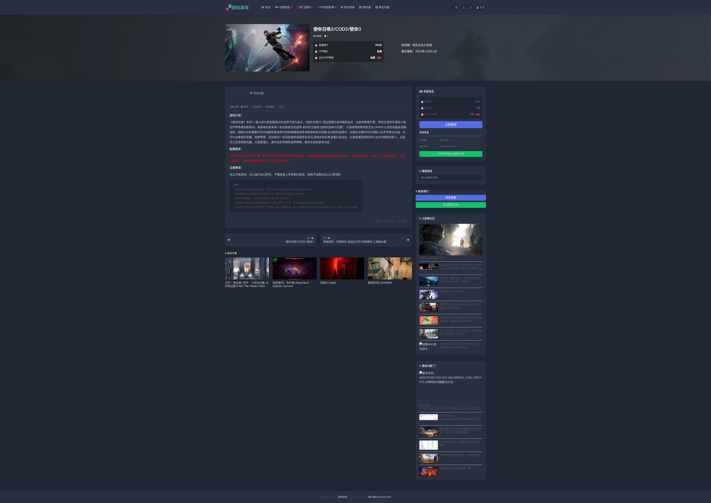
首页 (267, 7)
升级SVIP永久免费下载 (451, 154)
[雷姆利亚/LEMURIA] (390, 269)
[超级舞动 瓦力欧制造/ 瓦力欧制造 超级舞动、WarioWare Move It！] (428, 320)
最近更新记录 (451, 205)
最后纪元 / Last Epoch (452, 291)
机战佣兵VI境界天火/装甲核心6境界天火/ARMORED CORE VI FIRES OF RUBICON (461, 268)
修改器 (367, 7)
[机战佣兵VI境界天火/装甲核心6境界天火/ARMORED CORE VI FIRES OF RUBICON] (428, 267)
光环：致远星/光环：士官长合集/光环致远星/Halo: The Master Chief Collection (247, 286)
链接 (403, 221)
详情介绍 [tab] (238, 93)
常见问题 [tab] (258, 93)
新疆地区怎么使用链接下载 (455, 468)
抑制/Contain (328, 282)
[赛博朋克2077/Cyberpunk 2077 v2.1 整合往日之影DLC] (428, 308)
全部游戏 (257, 107)
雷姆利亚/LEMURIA (380, 282)
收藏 (378, 221)
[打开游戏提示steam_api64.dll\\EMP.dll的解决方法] (428, 417)
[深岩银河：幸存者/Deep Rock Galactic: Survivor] (294, 269)
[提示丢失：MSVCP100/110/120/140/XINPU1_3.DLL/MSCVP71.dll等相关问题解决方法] (450, 377)
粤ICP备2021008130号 (379, 497)
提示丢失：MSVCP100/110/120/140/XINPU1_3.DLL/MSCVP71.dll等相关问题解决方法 (450, 408)
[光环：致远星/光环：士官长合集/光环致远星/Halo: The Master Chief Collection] (247, 269)
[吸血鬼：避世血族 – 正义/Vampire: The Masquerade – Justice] (428, 282)
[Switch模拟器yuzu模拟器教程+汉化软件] (428, 447)
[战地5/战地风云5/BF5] (450, 241)
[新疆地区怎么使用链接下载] (428, 472)
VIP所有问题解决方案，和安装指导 (460, 455)
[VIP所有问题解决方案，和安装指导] (428, 459)
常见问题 (384, 7)
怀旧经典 (349, 7)
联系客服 (451, 197)
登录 (482, 7)
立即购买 (451, 124)
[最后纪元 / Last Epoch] (428, 297)
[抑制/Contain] (342, 269)
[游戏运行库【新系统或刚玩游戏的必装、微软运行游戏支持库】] (428, 432)
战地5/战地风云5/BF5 (432, 258)
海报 (390, 221)
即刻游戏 (342, 497)
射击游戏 (317, 36)
